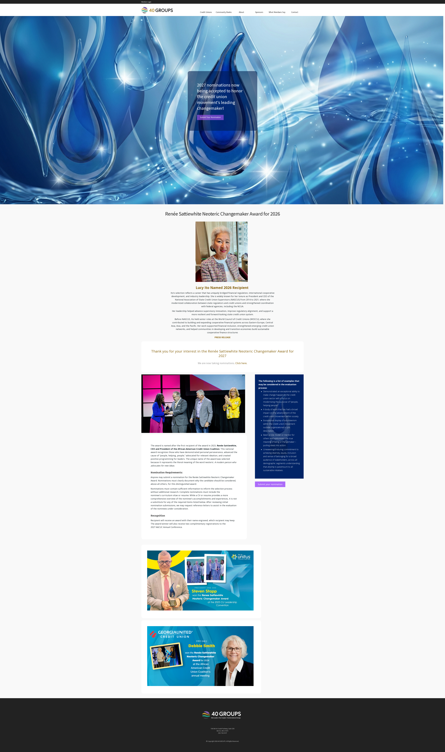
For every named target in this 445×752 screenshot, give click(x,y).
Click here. (241, 363)
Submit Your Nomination (210, 117)
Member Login (146, 2)
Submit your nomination (270, 484)
